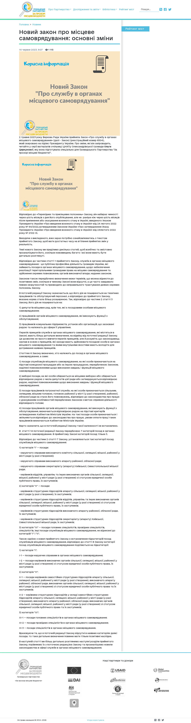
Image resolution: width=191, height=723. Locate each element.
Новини (36, 24)
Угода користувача (95, 720)
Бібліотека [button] (109, 9)
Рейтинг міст (126, 9)
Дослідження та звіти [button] (86, 9)
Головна (24, 24)
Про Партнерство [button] (59, 9)
